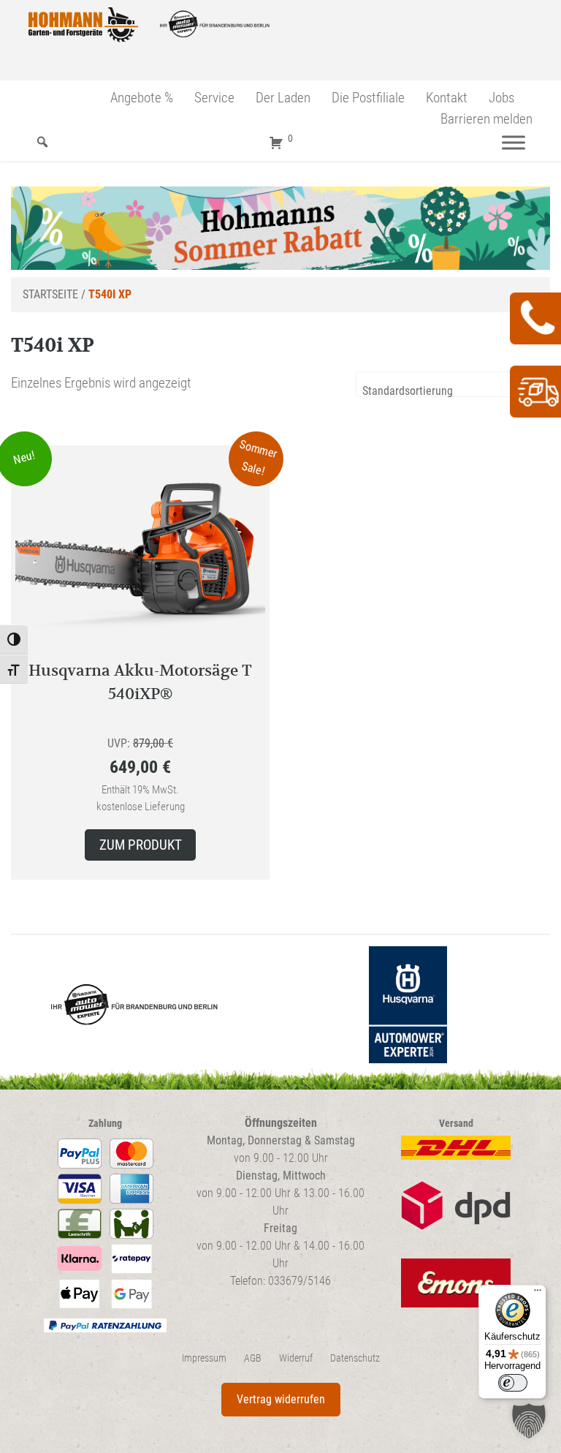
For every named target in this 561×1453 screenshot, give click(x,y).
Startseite (50, 294)
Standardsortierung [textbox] (407, 391)
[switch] (512, 1383)
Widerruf (296, 1358)
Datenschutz (355, 1358)
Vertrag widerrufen (281, 1399)
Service (214, 97)
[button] (529, 1421)
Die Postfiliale (368, 97)
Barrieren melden (486, 118)
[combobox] (453, 384)
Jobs (501, 97)
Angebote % (141, 97)
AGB (253, 1358)
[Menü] (513, 142)
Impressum (204, 1358)
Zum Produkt (140, 845)
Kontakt (447, 97)
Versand (456, 1123)
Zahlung (105, 1123)
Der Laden (283, 97)
